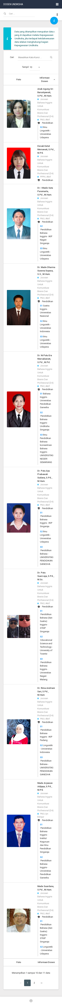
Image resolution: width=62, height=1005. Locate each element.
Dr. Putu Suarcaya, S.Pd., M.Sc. (45, 576)
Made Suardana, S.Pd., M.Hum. (45, 888)
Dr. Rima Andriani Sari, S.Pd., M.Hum (46, 691)
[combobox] (35, 67)
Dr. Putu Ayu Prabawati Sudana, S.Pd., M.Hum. (44, 475)
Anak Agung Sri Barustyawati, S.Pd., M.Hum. (45, 92)
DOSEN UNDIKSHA (13, 4)
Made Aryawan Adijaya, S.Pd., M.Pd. (45, 786)
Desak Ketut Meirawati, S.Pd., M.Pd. (46, 149)
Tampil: (27, 67)
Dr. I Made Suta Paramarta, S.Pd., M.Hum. (45, 191)
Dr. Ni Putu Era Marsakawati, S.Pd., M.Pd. (44, 359)
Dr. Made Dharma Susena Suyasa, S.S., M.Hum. (46, 270)
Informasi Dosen (44, 79)
